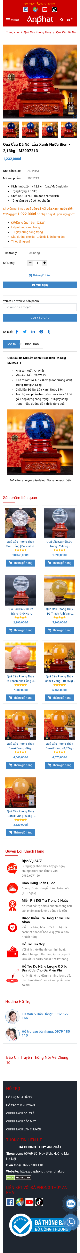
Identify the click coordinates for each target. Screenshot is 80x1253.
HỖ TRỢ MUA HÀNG (19, 1097)
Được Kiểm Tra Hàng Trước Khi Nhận (46, 920)
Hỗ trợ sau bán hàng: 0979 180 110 (46, 1033)
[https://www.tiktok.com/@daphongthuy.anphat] (54, 8)
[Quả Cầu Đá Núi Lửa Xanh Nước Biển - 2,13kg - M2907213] (40, 20)
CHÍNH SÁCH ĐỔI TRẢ (20, 1113)
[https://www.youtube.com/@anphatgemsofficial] (45, 8)
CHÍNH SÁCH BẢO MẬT (21, 1121)
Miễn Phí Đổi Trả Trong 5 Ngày (45, 900)
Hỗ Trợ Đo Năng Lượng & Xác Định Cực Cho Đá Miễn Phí (44, 968)
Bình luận (32, 344)
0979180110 (47, 3)
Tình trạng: (10, 253)
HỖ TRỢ (13, 1088)
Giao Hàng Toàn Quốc (38, 883)
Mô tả (11, 344)
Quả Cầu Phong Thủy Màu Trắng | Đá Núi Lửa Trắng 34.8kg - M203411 (20, 544)
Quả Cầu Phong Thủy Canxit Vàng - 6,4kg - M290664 (20, 814)
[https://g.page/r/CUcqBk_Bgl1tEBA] (35, 8)
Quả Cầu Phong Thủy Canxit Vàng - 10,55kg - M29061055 (59, 679)
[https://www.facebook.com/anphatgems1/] (26, 8)
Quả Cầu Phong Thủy (37, 32)
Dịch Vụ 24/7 (32, 861)
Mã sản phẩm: (12, 178)
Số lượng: (9, 263)
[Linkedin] (33, 332)
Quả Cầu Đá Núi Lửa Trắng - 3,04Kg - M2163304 (20, 611)
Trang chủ (12, 32)
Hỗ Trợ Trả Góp (33, 944)
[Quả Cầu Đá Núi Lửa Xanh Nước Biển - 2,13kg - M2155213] (40, 81)
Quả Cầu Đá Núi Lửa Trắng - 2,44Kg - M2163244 (59, 544)
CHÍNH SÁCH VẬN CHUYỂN (23, 1129)
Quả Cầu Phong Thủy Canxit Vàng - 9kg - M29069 (20, 746)
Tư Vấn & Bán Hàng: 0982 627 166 (45, 1016)
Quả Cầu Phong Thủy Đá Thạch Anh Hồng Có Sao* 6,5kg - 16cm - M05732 (20, 679)
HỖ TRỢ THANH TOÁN (20, 1105)
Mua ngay (41, 285)
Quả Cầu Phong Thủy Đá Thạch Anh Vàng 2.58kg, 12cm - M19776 (59, 611)
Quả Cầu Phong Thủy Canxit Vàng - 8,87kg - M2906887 (59, 746)
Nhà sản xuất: (12, 171)
